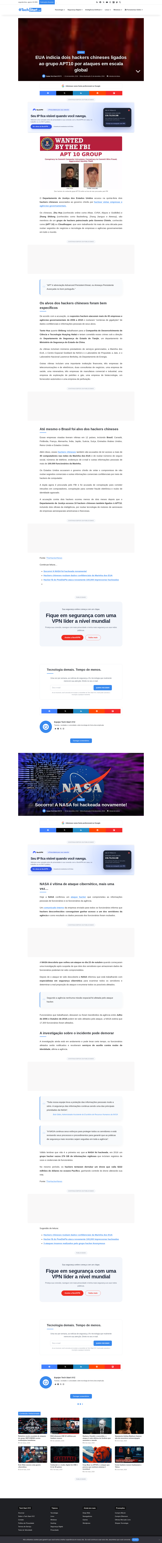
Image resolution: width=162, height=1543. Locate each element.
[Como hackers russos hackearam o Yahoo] (129, 1454)
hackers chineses (67, 452)
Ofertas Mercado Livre (123, 1520)
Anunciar (21, 1513)
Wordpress (86, 1523)
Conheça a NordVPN (81, 117)
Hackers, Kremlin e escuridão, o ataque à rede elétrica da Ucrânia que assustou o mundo (97, 1438)
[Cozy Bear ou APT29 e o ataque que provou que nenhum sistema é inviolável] (97, 1454)
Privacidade (54, 1530)
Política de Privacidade (26, 1523)
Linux (107, 10)
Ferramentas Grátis (133, 10)
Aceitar (135, 1539)
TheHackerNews (54, 558)
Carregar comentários (81, 741)
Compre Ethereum (121, 1516)
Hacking (81, 52)
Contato (21, 1520)
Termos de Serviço (24, 1526)
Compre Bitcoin (120, 1513)
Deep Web (86, 1513)
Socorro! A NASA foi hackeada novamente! (65, 571)
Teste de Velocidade (25, 1530)
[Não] (159, 1540)
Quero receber (102, 688)
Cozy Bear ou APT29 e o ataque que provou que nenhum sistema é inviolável (96, 1467)
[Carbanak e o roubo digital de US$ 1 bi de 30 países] (64, 1454)
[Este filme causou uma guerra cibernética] (32, 1454)
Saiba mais (93, 637)
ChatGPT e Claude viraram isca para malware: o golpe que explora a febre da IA (81, 2)
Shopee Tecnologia (121, 1523)
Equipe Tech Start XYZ (53, 76)
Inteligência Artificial (93, 10)
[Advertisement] (81, 259)
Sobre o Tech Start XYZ (26, 1516)
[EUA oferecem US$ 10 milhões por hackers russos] (64, 1426)
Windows (117, 10)
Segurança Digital (74, 10)
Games (85, 1520)
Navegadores (87, 1516)
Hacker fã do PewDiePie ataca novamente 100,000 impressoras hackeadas (81, 580)
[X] (60, 728)
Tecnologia (59, 10)
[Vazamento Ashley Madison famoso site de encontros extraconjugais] (129, 1426)
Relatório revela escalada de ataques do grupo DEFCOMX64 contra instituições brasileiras (32, 1438)
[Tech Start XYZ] (30, 10)
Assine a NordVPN (72, 637)
